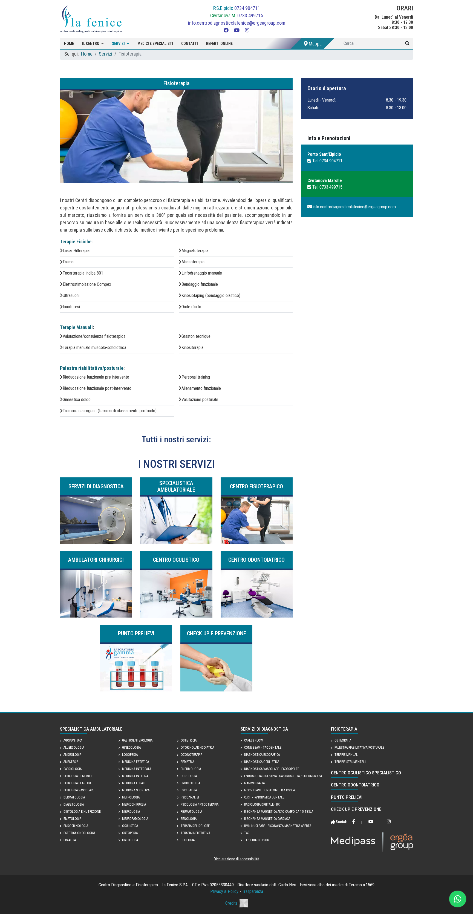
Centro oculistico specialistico (366, 772)
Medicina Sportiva (135, 790)
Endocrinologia (76, 826)
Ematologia (72, 819)
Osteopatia (342, 740)
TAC (246, 833)
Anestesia (71, 762)
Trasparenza (252, 891)
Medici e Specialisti (155, 43)
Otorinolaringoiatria (197, 747)
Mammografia (254, 783)
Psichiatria (189, 790)
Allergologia (74, 747)
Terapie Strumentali (350, 762)
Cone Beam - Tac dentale (262, 747)
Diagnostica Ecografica (262, 755)
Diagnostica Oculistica (261, 762)
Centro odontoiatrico (355, 785)
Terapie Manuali (76, 327)
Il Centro (90, 43)
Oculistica (130, 826)
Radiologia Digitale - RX (262, 804)
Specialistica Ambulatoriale (91, 729)
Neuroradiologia (135, 819)
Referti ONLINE (219, 43)
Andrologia (72, 755)
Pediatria (187, 762)
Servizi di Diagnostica (264, 729)
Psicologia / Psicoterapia (199, 804)
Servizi (118, 43)
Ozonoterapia (191, 755)
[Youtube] (237, 30)
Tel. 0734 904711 (326, 160)
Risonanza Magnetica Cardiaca (267, 819)
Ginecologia (131, 747)
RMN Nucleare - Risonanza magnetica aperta (277, 826)
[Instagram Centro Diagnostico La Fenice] (389, 822)
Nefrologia (131, 797)
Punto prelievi (346, 797)
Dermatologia (74, 797)
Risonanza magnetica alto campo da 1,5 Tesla (278, 812)
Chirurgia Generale (78, 776)
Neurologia (131, 812)
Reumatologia (191, 812)
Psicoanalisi (190, 797)
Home (69, 43)
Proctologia (190, 783)
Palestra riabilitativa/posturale (91, 368)
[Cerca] (407, 43)
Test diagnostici (257, 840)
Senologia (189, 819)
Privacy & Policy (224, 891)
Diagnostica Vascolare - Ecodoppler (271, 769)
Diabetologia (74, 804)
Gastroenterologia (137, 740)
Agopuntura (73, 740)
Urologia (188, 840)
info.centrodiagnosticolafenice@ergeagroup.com (236, 23)
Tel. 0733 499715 (326, 187)
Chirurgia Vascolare (79, 790)
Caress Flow (253, 740)
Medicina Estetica (135, 762)
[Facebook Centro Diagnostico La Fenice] (353, 822)
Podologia (189, 776)
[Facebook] (226, 30)
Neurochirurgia (134, 804)
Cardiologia (73, 769)
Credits (231, 903)
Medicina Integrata (136, 769)
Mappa (315, 44)
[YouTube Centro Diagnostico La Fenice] (370, 822)
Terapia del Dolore (195, 826)
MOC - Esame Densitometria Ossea (269, 790)
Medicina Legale (134, 783)
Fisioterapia (344, 729)
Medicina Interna (135, 776)
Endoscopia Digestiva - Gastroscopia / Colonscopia (283, 776)
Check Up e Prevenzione (356, 809)
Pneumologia (191, 769)
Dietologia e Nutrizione (82, 812)
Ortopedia (130, 833)
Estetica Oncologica (79, 833)
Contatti (189, 43)
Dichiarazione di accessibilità (236, 859)
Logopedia (130, 755)
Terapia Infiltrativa (195, 833)
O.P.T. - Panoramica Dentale (264, 797)
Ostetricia (189, 740)
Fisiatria (70, 840)
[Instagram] (247, 30)
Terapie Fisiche (75, 241)
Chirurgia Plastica (77, 783)
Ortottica (130, 840)
